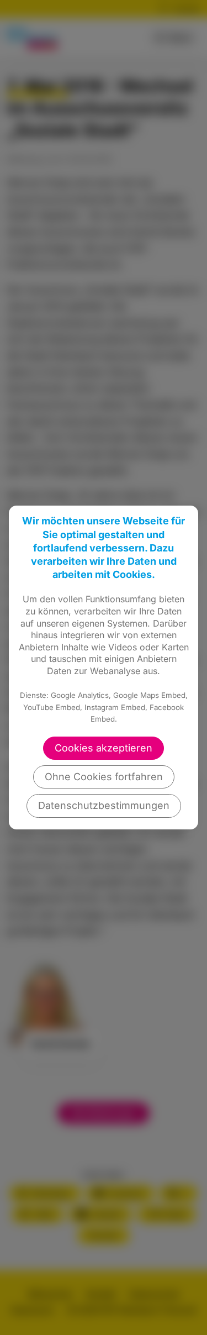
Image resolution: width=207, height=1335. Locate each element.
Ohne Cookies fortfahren (104, 776)
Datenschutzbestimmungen (103, 805)
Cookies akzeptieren (103, 748)
